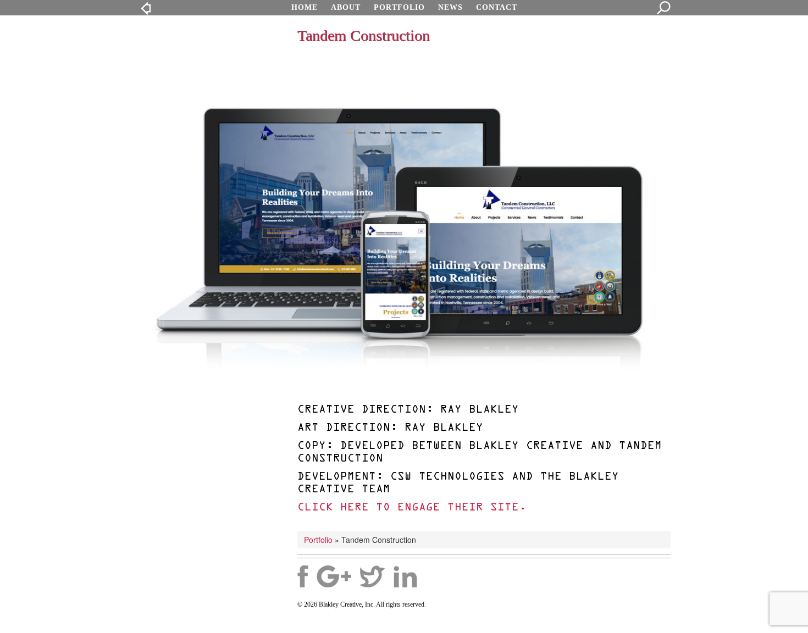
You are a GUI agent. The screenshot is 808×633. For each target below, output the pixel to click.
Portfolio (399, 7)
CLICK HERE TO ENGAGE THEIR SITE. (411, 508)
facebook (302, 576)
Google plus (334, 576)
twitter (372, 576)
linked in (405, 576)
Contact (496, 7)
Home (304, 7)
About (346, 7)
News (450, 7)
